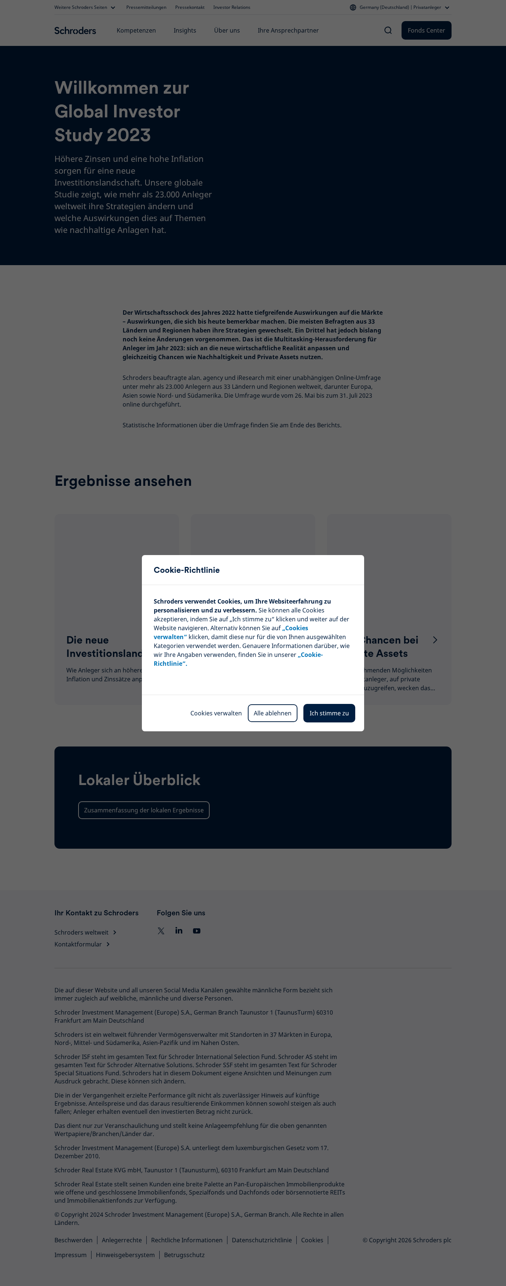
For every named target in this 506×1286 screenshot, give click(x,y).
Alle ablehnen (273, 713)
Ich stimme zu (329, 713)
